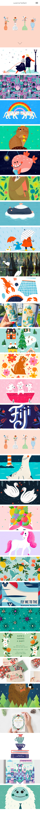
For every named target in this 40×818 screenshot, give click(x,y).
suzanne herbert (20, 2)
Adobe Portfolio (23, 814)
